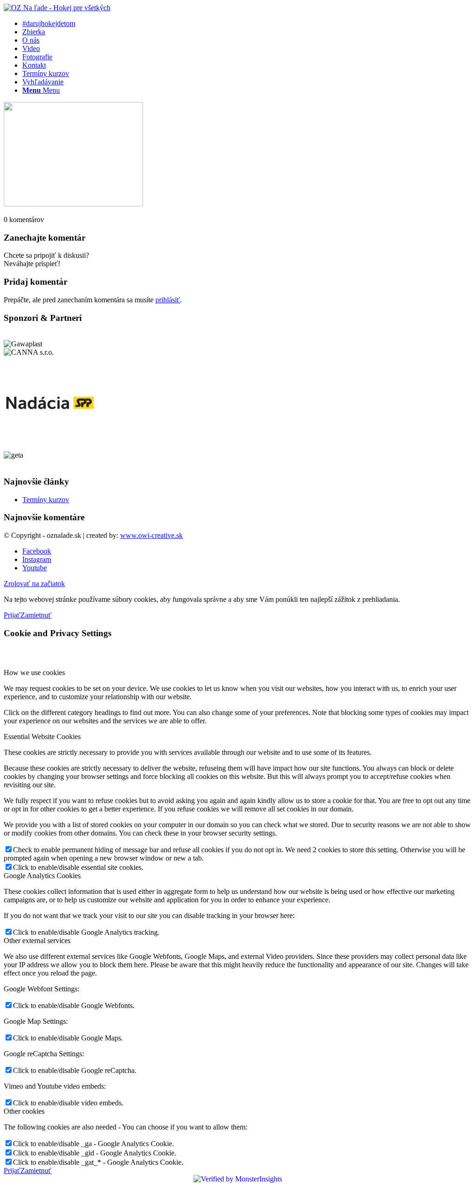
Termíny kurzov (45, 500)
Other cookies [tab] (24, 1111)
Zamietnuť (35, 615)
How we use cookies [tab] (34, 672)
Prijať (12, 615)
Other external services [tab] (37, 940)
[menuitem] (246, 23)
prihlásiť (167, 300)
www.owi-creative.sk (151, 535)
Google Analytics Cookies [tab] (42, 876)
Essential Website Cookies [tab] (42, 736)
